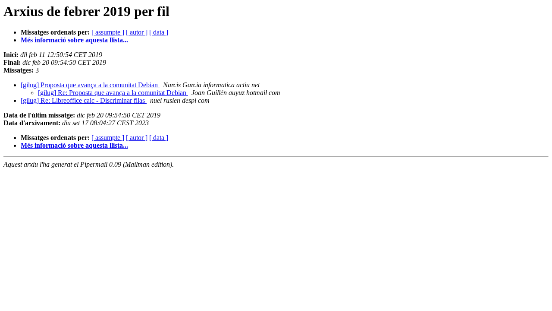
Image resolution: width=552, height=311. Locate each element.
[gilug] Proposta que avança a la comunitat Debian (90, 85)
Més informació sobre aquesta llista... (74, 40)
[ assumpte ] (107, 32)
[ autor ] (136, 32)
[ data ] (158, 32)
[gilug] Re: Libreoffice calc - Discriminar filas (84, 100)
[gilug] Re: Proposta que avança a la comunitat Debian (113, 92)
